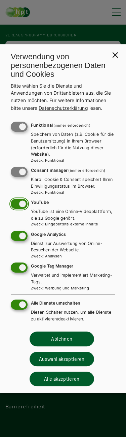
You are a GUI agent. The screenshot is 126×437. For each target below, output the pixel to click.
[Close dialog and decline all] (115, 55)
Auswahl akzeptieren (62, 359)
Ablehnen (61, 339)
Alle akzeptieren (62, 379)
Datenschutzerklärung (63, 108)
